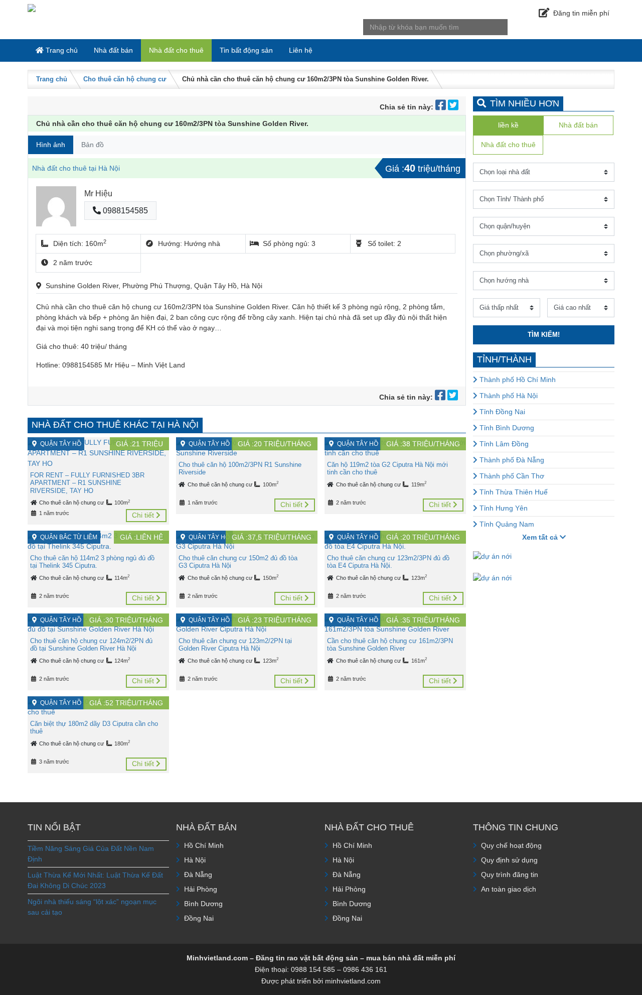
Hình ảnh (50, 145)
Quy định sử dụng (509, 860)
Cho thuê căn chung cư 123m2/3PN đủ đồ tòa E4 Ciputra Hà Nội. (388, 561)
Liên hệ (300, 50)
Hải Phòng (200, 889)
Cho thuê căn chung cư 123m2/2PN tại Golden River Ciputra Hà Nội (235, 644)
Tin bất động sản (246, 50)
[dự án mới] (492, 556)
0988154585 (124, 210)
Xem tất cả (541, 537)
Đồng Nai (199, 918)
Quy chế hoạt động (511, 845)
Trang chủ (61, 50)
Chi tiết (144, 515)
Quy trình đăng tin (509, 874)
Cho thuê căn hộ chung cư (124, 79)
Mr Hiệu (98, 193)
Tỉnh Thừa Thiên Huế (512, 492)
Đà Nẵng (198, 874)
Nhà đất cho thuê (176, 50)
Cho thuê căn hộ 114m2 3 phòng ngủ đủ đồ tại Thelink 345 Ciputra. (92, 561)
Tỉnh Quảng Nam (505, 524)
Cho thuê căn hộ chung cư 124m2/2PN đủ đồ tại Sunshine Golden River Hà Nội (91, 644)
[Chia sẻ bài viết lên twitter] (453, 107)
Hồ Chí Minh (204, 845)
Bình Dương (203, 904)
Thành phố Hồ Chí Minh (516, 380)
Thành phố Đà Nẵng (510, 460)
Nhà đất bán (113, 50)
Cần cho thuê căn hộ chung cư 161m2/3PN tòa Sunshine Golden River (390, 644)
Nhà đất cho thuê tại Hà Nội (76, 168)
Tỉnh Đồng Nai (501, 412)
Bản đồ (92, 145)
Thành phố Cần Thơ (510, 476)
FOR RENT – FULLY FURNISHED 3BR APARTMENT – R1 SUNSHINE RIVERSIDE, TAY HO (87, 482)
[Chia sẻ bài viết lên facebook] (441, 107)
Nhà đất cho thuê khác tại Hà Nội (115, 425)
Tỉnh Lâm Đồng (503, 444)
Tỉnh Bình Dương (505, 428)
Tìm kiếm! (544, 334)
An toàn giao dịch (508, 889)
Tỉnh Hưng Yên (502, 508)
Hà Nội (195, 860)
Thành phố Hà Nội (507, 396)
